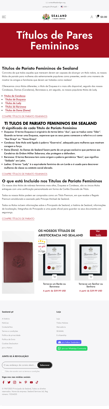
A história (6, 318)
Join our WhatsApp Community (73, 348)
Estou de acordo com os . (22, 371)
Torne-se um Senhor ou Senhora (91, 285)
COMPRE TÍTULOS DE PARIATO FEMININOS (24, 173)
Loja (58, 318)
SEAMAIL (60, 331)
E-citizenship (61, 335)
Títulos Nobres (62, 322)
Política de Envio (8, 339)
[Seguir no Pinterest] (25, 382)
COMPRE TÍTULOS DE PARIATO (18, 218)
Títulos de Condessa (14, 96)
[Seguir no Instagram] (14, 382)
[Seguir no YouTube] (31, 382)
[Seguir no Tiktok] (36, 382)
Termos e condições (10, 331)
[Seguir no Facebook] (3, 382)
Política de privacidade (11, 335)
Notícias (5, 322)
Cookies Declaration (10, 343)
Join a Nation (7, 347)
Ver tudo (98, 233)
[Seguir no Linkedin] (20, 382)
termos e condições (32, 371)
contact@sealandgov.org (56, 2)
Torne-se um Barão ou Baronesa (54, 285)
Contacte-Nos (7, 327)
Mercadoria (61, 327)
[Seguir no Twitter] (9, 382)
